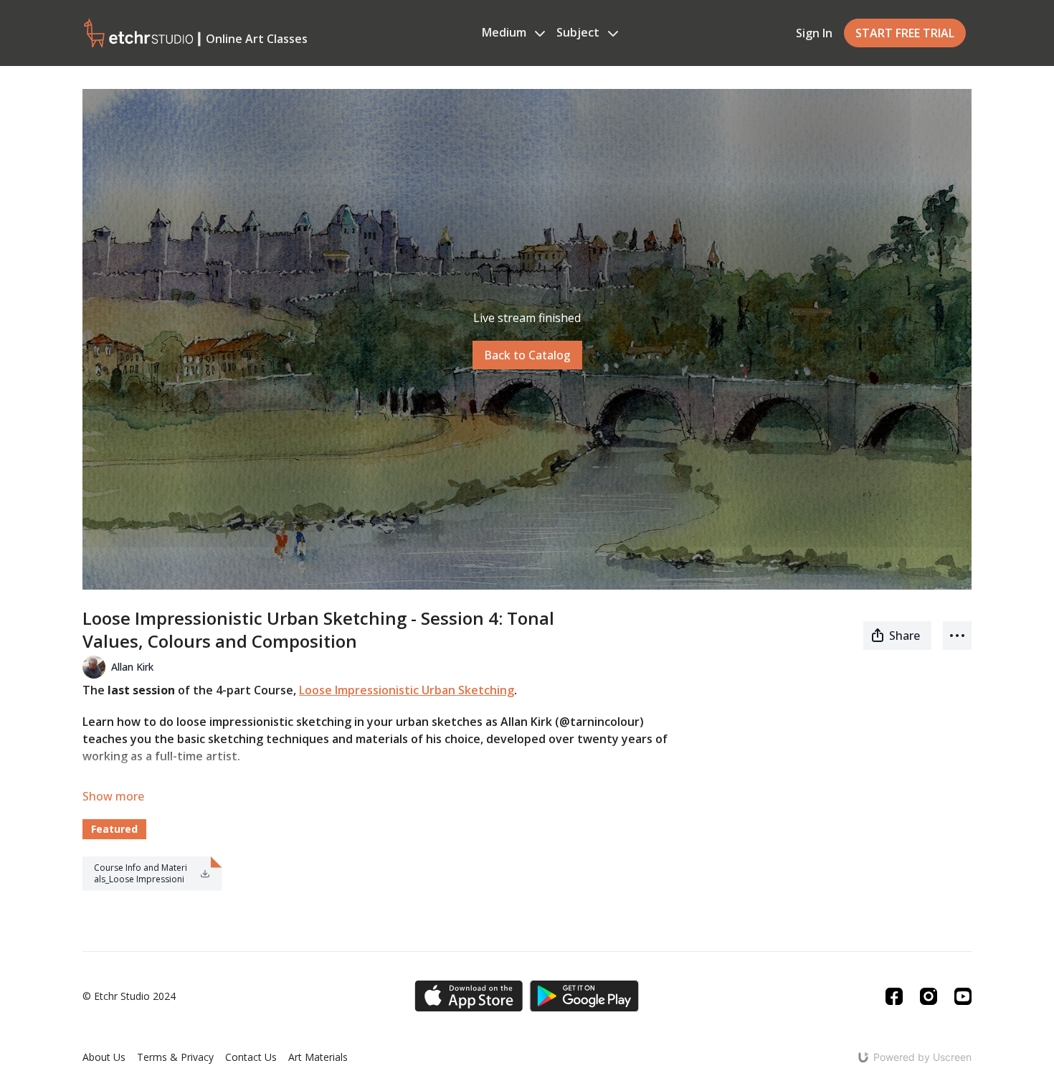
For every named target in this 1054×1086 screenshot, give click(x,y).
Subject (579, 32)
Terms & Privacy (175, 1057)
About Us (103, 1057)
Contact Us (251, 1057)
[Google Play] (584, 996)
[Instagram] (928, 996)
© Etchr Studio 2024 (129, 996)
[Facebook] (894, 996)
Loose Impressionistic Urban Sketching (406, 690)
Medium (505, 32)
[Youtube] (963, 996)
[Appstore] (468, 996)
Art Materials (318, 1057)
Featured (114, 829)
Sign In (814, 33)
